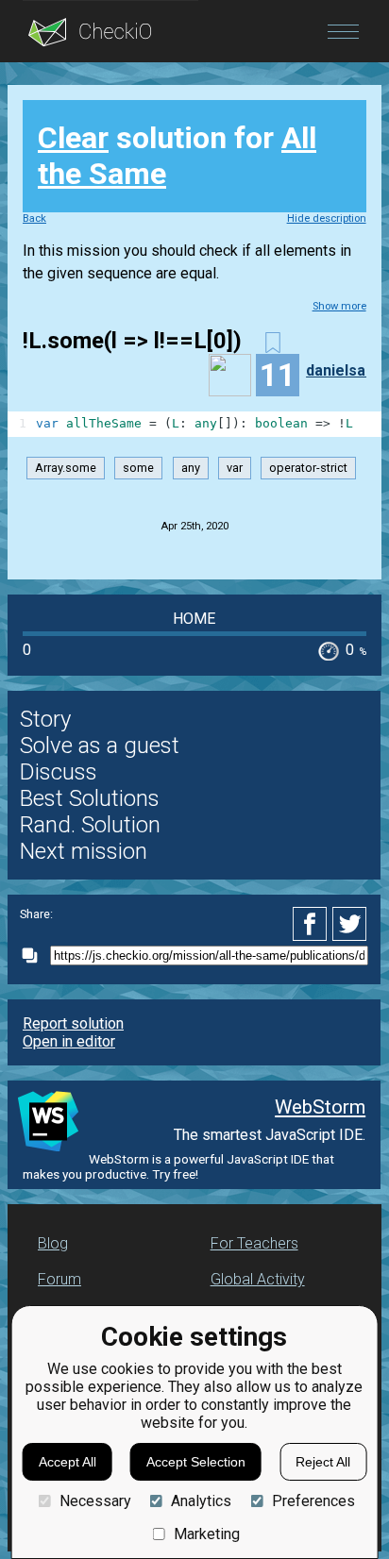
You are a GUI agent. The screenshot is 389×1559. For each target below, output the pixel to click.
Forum (59, 1279)
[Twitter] (350, 924)
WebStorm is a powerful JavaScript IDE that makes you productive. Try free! (178, 1166)
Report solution (73, 1023)
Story (45, 719)
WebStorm (320, 1107)
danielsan (340, 370)
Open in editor (69, 1041)
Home (194, 619)
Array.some (65, 468)
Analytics (201, 1501)
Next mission (83, 851)
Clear (73, 138)
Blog (53, 1243)
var (235, 468)
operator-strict (308, 468)
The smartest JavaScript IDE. (269, 1135)
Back (34, 218)
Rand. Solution (90, 825)
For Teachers (254, 1243)
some (138, 468)
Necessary (94, 1501)
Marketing (207, 1534)
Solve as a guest (99, 745)
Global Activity (258, 1279)
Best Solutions (90, 798)
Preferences (313, 1501)
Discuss (58, 772)
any (190, 468)
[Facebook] (312, 924)
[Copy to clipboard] (35, 955)
